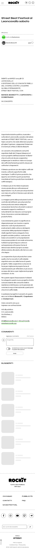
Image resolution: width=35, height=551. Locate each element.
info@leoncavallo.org (15, 321)
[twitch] (24, 515)
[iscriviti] (30, 527)
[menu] (2, 2)
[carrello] (26, 2)
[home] (13, 2)
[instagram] (10, 515)
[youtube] (17, 515)
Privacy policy (22, 545)
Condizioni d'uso (13, 545)
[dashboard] (33, 2)
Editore (16, 536)
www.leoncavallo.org (8, 323)
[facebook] (3, 515)
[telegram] (31, 515)
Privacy (1, 543)
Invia (14, 353)
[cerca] (29, 2)
